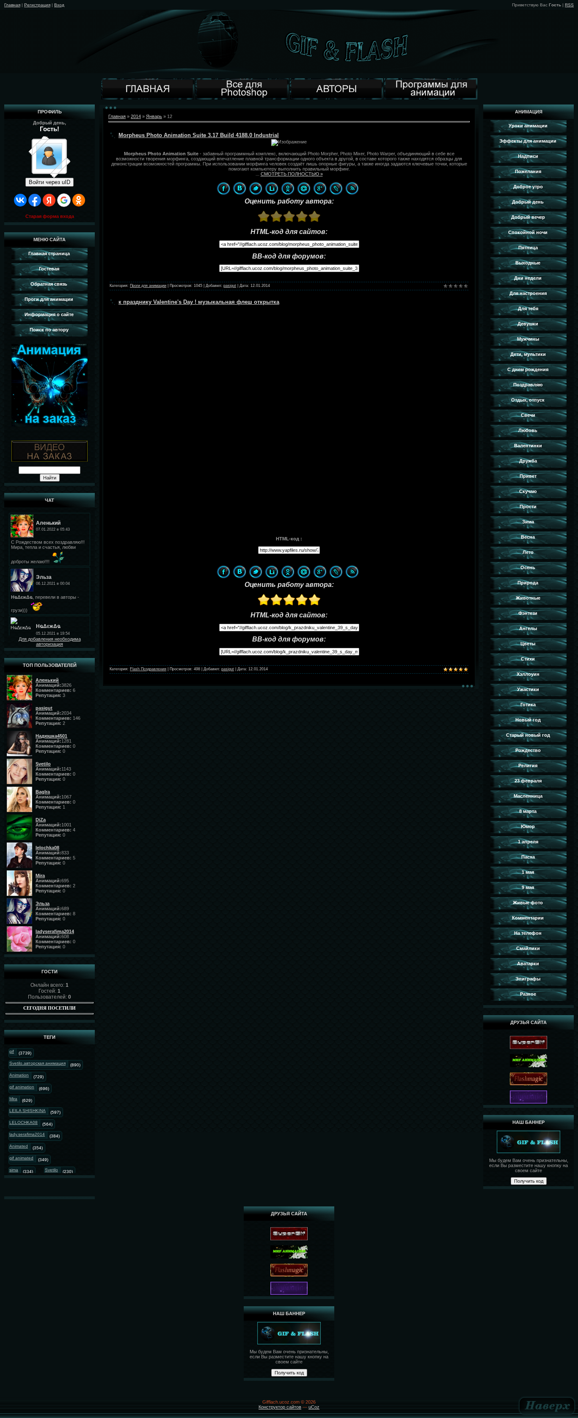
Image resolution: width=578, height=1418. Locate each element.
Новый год (528, 719)
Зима (528, 521)
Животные (528, 597)
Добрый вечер (528, 217)
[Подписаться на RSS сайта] (352, 188)
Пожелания (528, 171)
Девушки (527, 323)
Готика (528, 704)
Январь (154, 116)
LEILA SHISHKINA (27, 1110)
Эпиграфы (527, 978)
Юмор (528, 826)
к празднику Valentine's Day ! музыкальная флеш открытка (198, 302)
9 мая (528, 887)
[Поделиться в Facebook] (223, 188)
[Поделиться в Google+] (320, 188)
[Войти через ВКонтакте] (20, 200)
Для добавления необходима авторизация (50, 641)
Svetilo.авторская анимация (37, 1063)
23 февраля (528, 780)
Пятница (528, 247)
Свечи (528, 415)
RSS (569, 5)
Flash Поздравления (148, 669)
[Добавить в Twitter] (255, 188)
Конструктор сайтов (280, 1407)
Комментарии (528, 917)
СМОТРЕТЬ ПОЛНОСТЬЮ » (292, 173)
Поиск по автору (49, 329)
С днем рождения (527, 369)
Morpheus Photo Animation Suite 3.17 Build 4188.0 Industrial (198, 135)
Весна (528, 537)
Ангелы (528, 628)
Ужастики (528, 689)
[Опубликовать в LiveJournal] (336, 188)
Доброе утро (528, 186)
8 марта (528, 811)
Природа (527, 582)
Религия (527, 765)
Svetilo (51, 1169)
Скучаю (528, 491)
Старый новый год (528, 735)
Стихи (528, 658)
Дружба (528, 460)
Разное (528, 994)
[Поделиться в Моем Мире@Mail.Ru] (304, 188)
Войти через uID (49, 182)
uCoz (313, 1407)
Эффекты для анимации (527, 140)
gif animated (21, 1158)
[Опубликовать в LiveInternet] (271, 188)
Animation (19, 1075)
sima (13, 1169)
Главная (12, 5)
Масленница (528, 795)
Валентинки (528, 445)
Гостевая (49, 268)
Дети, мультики (528, 354)
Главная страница (49, 253)
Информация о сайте (49, 314)
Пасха (528, 856)
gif (11, 1051)
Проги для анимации (49, 299)
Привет (528, 476)
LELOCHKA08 (23, 1122)
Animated (18, 1146)
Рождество (528, 750)
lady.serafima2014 (27, 1134)
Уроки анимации (528, 125)
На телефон (528, 933)
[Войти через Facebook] (34, 200)
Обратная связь (48, 283)
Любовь (527, 430)
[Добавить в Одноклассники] (288, 188)
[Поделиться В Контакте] (239, 188)
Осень (527, 567)
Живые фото (528, 902)
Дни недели (528, 278)
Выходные (527, 262)
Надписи (528, 156)
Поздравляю (527, 384)
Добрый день (528, 201)
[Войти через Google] (64, 200)
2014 (136, 116)
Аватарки (528, 963)
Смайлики (528, 948)
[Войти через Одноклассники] (78, 200)
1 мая (528, 872)
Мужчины (528, 338)
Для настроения (528, 293)
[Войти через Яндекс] (49, 200)
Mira (13, 1098)
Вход (59, 5)
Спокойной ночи (528, 232)
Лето (528, 552)
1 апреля (528, 841)
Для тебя (528, 308)
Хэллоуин (528, 674)
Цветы (527, 643)
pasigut (229, 286)
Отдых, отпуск (528, 399)
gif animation (21, 1087)
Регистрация (37, 5)
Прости (528, 506)
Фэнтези (527, 613)
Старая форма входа (49, 216)
